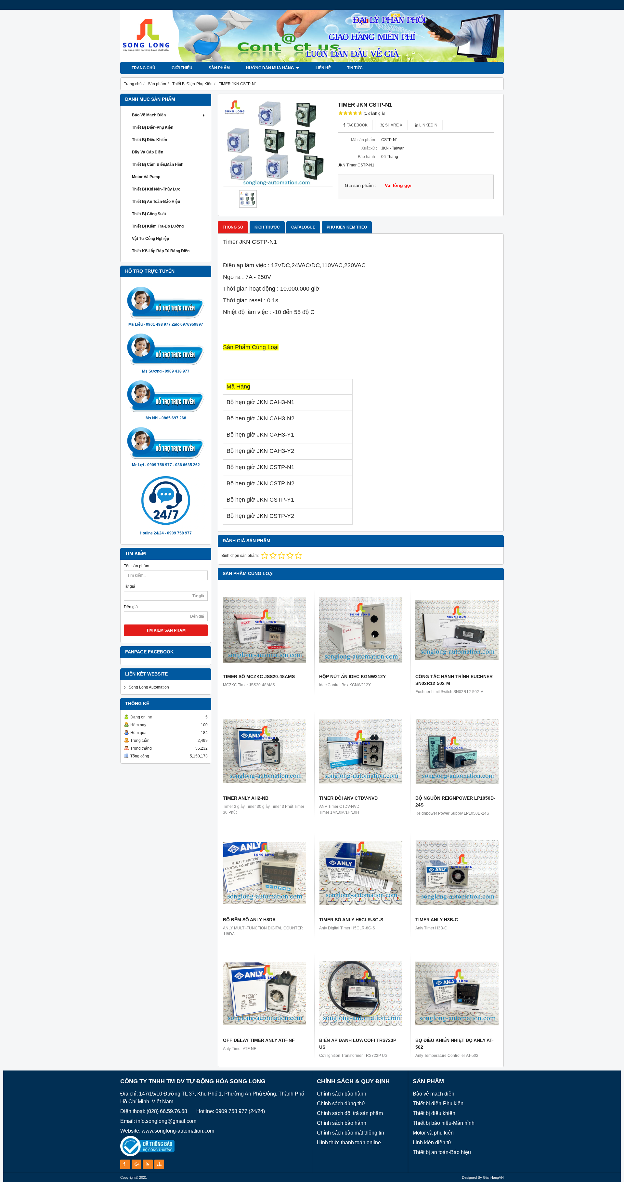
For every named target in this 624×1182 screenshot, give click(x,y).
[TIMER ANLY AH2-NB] (264, 751)
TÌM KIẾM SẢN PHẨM (166, 630)
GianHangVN (493, 1177)
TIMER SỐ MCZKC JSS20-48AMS (259, 676)
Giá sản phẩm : (360, 185)
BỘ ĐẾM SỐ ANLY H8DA (249, 919)
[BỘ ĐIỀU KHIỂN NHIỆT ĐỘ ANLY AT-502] (457, 993)
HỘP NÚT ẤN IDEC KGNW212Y (352, 676)
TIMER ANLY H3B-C (436, 919)
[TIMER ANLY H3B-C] (457, 872)
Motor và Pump (146, 177)
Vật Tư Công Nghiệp (150, 238)
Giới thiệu (182, 68)
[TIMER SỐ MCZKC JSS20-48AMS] (264, 629)
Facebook (356, 125)
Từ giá (129, 586)
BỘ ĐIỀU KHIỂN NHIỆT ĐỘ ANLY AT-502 (454, 1044)
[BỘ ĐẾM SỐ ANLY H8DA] (264, 872)
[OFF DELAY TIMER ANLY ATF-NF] (264, 993)
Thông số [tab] (233, 227)
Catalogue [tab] (303, 227)
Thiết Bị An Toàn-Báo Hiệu (156, 201)
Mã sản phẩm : (364, 140)
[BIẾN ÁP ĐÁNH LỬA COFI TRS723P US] (360, 993)
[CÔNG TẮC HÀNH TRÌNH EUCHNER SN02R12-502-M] (457, 629)
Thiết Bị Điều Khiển (149, 140)
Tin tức (355, 68)
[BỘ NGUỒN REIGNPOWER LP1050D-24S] (457, 751)
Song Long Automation (149, 687)
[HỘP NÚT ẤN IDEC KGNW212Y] (360, 629)
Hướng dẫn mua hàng (270, 68)
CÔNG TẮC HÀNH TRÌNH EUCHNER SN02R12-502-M (454, 680)
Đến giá (131, 607)
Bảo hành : (367, 156)
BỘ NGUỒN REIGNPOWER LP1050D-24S (455, 801)
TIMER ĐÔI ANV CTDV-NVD (348, 798)
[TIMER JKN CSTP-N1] (278, 143)
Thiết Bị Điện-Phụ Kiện (152, 127)
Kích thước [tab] (267, 227)
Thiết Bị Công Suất (149, 214)
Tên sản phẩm (136, 566)
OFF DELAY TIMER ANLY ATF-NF (259, 1040)
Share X (393, 125)
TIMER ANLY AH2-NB (245, 798)
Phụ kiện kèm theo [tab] (347, 227)
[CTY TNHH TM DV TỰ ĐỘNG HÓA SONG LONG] (312, 60)
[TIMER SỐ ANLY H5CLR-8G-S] (360, 872)
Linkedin (427, 125)
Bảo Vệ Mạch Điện (149, 115)
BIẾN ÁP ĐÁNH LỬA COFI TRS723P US (357, 1044)
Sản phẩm (219, 68)
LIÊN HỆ (323, 68)
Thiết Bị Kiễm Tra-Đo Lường (158, 226)
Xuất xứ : (369, 148)
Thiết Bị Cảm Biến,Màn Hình (157, 164)
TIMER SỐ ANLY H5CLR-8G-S (351, 919)
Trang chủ (143, 68)
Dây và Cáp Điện (147, 152)
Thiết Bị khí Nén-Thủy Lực (156, 189)
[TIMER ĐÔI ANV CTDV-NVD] (360, 751)
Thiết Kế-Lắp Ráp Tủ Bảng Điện (160, 251)
